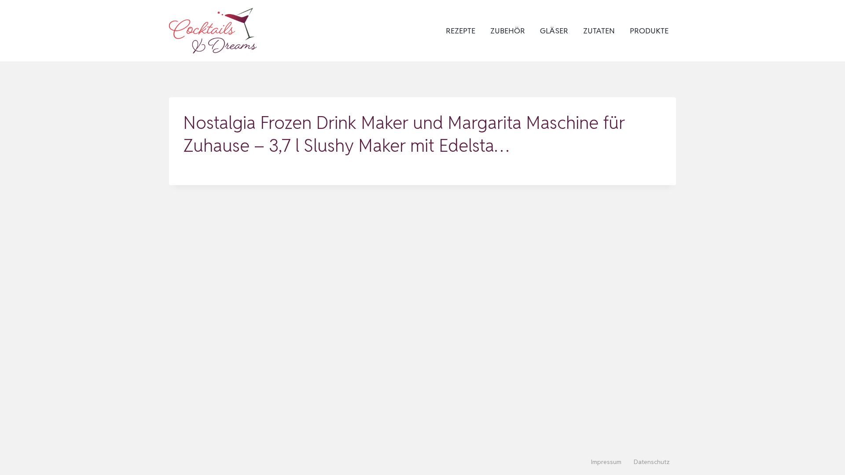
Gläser (554, 31)
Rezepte (460, 31)
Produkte (649, 31)
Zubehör (507, 31)
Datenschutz (652, 462)
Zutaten (599, 31)
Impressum (606, 462)
